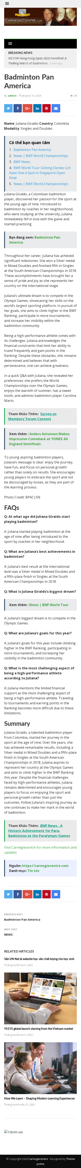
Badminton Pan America (32, 149)
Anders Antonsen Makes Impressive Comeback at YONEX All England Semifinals (39, 439)
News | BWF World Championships (41, 155)
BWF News (22, 161)
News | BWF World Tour (48, 605)
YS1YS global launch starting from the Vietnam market (38, 1028)
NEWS (8, 934)
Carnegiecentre (38, 1159)
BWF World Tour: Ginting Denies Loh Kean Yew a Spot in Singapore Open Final (40, 173)
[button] (7, 3)
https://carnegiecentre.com (45, 865)
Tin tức (33, 870)
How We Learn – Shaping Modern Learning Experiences (39, 1098)
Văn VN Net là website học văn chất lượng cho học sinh (39, 959)
